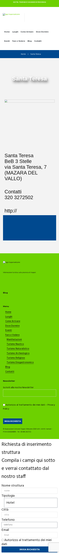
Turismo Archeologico (18, 353)
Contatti (37, 41)
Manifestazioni (14, 340)
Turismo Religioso (16, 358)
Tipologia (8, 496)
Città (5, 510)
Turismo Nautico (15, 344)
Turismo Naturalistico (18, 349)
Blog (30, 41)
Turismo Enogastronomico (20, 362)
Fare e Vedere (18, 41)
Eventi (7, 41)
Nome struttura (13, 486)
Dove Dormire (42, 32)
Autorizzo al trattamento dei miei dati (27, 542)
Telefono (8, 520)
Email (5, 530)
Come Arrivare (27, 32)
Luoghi (15, 32)
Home (7, 32)
